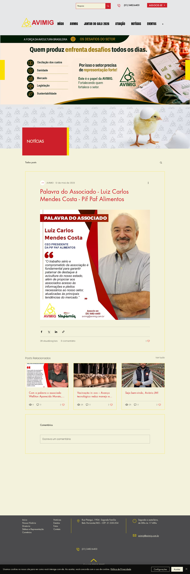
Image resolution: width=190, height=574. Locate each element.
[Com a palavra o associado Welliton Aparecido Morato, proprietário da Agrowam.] (46, 375)
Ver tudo (160, 357)
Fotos (55, 526)
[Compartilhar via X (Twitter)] (48, 331)
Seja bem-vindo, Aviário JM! (141, 392)
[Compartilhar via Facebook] (41, 331)
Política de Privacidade (121, 569)
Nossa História (29, 522)
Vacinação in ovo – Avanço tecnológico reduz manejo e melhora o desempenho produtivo (93, 394)
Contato (56, 529)
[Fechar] (186, 569)
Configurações (160, 569)
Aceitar (177, 569)
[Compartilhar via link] (63, 331)
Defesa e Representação (33, 529)
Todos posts (30, 162)
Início (24, 519)
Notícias (57, 519)
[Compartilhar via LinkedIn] (56, 331)
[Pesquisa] (108, 6)
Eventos (56, 522)
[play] (182, 34)
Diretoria (26, 526)
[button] (74, 24)
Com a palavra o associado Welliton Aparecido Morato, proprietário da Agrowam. (45, 394)
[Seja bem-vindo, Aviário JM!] (143, 375)
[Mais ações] (148, 183)
